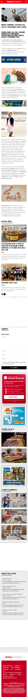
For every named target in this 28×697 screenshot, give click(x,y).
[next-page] (5, 294)
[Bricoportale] (14, 2)
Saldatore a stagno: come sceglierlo (14, 516)
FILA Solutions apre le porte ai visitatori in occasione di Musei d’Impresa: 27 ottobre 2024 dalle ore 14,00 (13, 247)
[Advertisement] (14, 313)
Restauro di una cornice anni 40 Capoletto (12, 594)
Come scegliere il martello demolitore (14, 500)
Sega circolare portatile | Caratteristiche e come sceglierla (14, 532)
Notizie (3, 252)
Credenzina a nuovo (7, 578)
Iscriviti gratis (13, 397)
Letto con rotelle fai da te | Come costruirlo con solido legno (14, 455)
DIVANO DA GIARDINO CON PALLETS (11, 602)
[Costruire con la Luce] (14, 272)
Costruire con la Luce (9, 283)
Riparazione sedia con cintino (9, 610)
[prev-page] (2, 294)
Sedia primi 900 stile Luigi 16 (9, 586)
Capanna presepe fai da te (14, 439)
